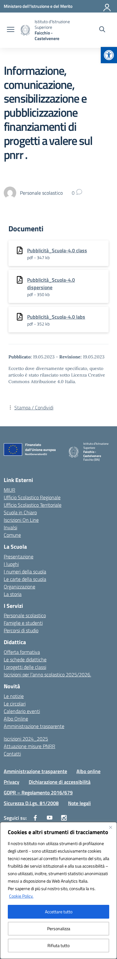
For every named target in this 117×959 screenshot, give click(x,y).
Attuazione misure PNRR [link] (29, 746)
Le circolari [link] (15, 703)
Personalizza (58, 928)
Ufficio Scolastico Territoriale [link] (32, 505)
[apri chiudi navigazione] (10, 30)
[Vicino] (110, 827)
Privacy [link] (11, 782)
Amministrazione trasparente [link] (34, 726)
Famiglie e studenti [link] (23, 623)
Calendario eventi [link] (22, 711)
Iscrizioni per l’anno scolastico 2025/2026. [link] (47, 674)
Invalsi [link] (10, 527)
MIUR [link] (9, 490)
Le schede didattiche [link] (25, 659)
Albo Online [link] (16, 718)
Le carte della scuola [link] (25, 579)
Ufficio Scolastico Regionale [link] (32, 497)
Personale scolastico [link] (25, 615)
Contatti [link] (12, 753)
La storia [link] (13, 594)
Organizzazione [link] (19, 586)
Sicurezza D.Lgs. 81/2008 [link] (31, 803)
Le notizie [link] (14, 696)
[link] (109, 55)
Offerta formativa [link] (22, 652)
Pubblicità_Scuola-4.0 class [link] (57, 250)
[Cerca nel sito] (102, 30)
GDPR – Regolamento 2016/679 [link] (38, 792)
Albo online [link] (88, 771)
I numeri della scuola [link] (25, 571)
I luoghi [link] (11, 564)
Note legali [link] (79, 803)
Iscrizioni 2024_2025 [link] (26, 738)
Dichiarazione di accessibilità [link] (59, 782)
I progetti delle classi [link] (25, 667)
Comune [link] (12, 535)
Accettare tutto (58, 911)
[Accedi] (107, 6)
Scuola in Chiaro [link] (20, 512)
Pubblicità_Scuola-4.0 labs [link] (56, 317)
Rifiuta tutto (58, 945)
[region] (58, 890)
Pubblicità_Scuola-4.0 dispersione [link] (51, 283)
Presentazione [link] (18, 556)
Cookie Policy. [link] (21, 896)
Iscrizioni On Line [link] (21, 520)
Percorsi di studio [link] (21, 630)
